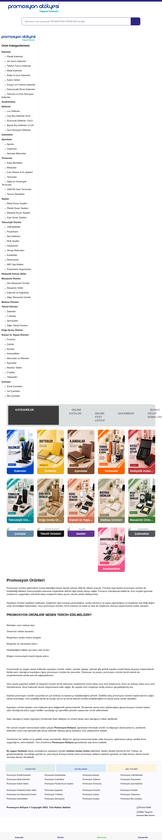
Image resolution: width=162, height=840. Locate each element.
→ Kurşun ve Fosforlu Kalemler (18, 84)
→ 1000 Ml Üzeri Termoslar (16, 189)
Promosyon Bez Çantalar (131, 799)
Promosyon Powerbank (131, 779)
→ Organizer (9, 148)
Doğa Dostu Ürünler (12, 330)
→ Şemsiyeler (10, 320)
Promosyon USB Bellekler (132, 775)
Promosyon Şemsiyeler (55, 799)
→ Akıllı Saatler (10, 241)
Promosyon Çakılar (91, 794)
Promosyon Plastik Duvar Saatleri (59, 784)
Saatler (5, 199)
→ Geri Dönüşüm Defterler (16, 130)
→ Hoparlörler (10, 245)
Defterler (6, 106)
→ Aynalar (8, 349)
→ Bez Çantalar (11, 396)
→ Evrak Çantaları (12, 386)
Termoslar (7, 158)
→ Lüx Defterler (11, 111)
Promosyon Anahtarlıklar (55, 775)
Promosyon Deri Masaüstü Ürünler (21, 794)
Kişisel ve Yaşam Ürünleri (15, 335)
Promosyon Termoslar (92, 784)
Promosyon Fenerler (91, 790)
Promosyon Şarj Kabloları (132, 784)
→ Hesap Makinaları (13, 250)
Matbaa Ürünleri (10, 302)
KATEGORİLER (24, 410)
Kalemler (6, 52)
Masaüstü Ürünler (11, 278)
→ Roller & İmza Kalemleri (16, 75)
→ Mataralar (9, 167)
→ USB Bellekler (11, 227)
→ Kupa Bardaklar (12, 163)
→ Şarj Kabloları (11, 236)
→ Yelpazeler (9, 377)
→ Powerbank (10, 231)
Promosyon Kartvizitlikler (17, 799)
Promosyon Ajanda (91, 775)
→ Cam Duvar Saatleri (14, 217)
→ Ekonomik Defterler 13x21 (17, 120)
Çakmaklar (7, 134)
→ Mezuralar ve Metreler (15, 358)
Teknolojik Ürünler (11, 222)
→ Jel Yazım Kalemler (14, 61)
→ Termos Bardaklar (13, 194)
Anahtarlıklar (8, 102)
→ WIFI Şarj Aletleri (13, 264)
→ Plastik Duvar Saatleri (15, 208)
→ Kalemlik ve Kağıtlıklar (15, 292)
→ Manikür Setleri (12, 367)
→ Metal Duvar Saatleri (14, 203)
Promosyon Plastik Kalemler (19, 775)
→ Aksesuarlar (10, 259)
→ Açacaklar (9, 363)
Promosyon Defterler (91, 779)
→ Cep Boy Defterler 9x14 (16, 116)
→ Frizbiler (8, 372)
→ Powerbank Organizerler (16, 269)
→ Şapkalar (9, 311)
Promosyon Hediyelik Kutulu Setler (22, 790)
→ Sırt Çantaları (11, 391)
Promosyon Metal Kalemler (18, 779)
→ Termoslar (9, 177)
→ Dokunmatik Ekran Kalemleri (18, 89)
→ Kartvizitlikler (10, 353)
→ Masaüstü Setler (12, 288)
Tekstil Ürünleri (10, 306)
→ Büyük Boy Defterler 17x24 (18, 125)
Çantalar (6, 381)
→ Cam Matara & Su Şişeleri (17, 172)
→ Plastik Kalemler (12, 56)
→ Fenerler (9, 339)
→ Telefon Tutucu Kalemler (16, 66)
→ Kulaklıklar (9, 255)
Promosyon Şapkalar (54, 790)
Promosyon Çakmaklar (54, 779)
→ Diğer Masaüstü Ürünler (16, 297)
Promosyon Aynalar (91, 799)
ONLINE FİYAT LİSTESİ (100, 417)
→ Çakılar (8, 344)
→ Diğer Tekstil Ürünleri (15, 325)
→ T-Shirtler (9, 316)
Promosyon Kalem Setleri (17, 784)
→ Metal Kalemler (12, 70)
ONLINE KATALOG (75, 412)
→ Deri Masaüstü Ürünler (16, 283)
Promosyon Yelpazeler (130, 794)
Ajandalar (7, 139)
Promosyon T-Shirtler (54, 794)
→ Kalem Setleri (11, 80)
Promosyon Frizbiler (129, 790)
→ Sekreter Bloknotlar (14, 153)
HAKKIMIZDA (126, 413)
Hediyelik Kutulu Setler (14, 273)
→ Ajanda (8, 144)
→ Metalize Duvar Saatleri (16, 212)
